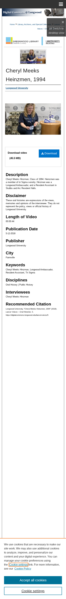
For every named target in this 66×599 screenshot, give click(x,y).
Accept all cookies (33, 580)
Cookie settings (18, 564)
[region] (33, 568)
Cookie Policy (22, 568)
